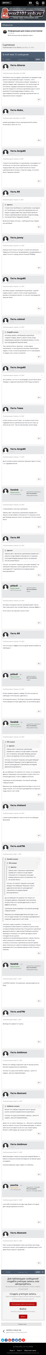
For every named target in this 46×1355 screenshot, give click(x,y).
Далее (38, 59)
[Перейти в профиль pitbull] (5, 587)
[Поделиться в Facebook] (6, 1340)
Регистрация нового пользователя (23, 1304)
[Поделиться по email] (20, 1340)
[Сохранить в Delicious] (16, 1340)
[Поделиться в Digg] (13, 1340)
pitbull (14, 585)
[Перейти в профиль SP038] (5, 32)
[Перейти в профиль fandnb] (5, 491)
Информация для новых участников (25, 31)
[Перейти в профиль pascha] (5, 1186)
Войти (23, 1317)
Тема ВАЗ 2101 (20, 1347)
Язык (12, 1350)
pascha (14, 1185)
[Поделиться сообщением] (41, 73)
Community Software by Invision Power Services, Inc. (23, 1353)
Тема (19, 1350)
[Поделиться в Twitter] (2, 1340)
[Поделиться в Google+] (9, 1340)
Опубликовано (14, 73)
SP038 (30, 1347)
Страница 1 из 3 (23, 59)
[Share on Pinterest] (23, 1340)
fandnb (14, 489)
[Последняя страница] (42, 59)
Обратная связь (30, 1350)
